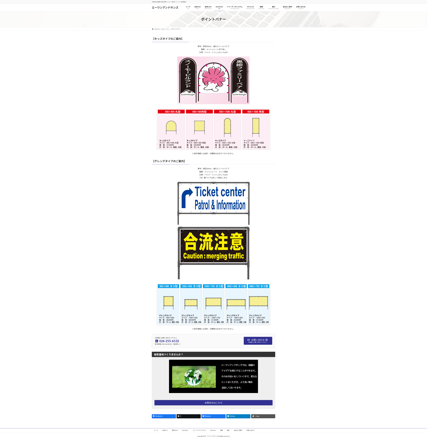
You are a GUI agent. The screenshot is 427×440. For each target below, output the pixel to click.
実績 (221, 430)
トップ (156, 430)
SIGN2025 (185, 430)
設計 (228, 430)
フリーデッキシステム (199, 430)
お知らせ (165, 430)
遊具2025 (175, 430)
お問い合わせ (250, 430)
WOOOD (213, 430)
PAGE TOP (416, 425)
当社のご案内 (238, 430)
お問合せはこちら (213, 402)
